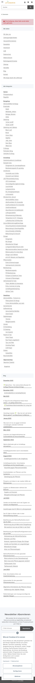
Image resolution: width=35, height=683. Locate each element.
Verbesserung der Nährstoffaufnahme (15, 536)
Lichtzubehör (9, 194)
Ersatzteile (6, 106)
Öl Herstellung (7, 327)
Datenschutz (15, 661)
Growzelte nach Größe (12, 173)
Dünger (5, 236)
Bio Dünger (9, 241)
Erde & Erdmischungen (12, 262)
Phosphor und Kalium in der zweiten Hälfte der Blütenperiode (17, 482)
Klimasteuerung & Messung (13, 215)
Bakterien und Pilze (9, 538)
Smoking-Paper (10, 345)
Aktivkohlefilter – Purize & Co (11, 298)
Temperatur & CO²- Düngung (14, 218)
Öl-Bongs (6, 148)
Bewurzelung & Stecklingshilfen (15, 228)
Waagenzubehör (10, 321)
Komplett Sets (7, 163)
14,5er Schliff (9, 122)
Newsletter (6, 44)
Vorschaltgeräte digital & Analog (15, 184)
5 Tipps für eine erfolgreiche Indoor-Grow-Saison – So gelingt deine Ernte (15, 401)
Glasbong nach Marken (10, 127)
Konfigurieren (17, 671)
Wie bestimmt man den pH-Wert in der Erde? (17, 527)
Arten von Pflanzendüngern (12, 549)
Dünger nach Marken (12, 254)
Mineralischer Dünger (12, 244)
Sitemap (5, 64)
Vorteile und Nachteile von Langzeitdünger (16, 544)
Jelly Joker (9, 140)
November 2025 (8, 390)
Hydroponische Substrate (13, 265)
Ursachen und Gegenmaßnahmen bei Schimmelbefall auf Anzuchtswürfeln (14, 435)
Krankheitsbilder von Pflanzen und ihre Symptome (14, 473)
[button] (24, 2)
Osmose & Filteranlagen (12, 278)
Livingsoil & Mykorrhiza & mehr (15, 246)
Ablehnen (17, 676)
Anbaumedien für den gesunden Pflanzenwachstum (12, 581)
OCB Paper (9, 348)
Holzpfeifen (9, 353)
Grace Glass (9, 135)
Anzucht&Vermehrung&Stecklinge (13, 223)
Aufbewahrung (7, 308)
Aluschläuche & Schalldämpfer (14, 210)
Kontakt (5, 74)
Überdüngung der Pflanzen (12, 476)
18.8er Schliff (9, 124)
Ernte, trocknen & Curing (13, 286)
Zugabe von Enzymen (10, 492)
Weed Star (9, 145)
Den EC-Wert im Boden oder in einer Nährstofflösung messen (13, 514)
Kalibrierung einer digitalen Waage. (14, 589)
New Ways (9, 143)
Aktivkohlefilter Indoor (12, 199)
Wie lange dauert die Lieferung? (12, 77)
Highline (8, 138)
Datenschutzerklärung (10, 620)
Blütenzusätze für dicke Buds (14, 252)
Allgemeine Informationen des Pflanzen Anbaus (17, 587)
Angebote (7, 366)
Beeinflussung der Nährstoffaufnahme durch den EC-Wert (16, 521)
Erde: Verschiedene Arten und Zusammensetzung (12, 575)
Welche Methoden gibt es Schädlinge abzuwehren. (14, 445)
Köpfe (7, 109)
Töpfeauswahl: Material (11, 566)
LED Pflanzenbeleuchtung (11, 178)
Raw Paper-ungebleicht (12, 340)
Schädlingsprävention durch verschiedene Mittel (15, 451)
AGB (4, 51)
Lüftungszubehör (11, 212)
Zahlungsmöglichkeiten (10, 37)
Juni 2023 (6, 569)
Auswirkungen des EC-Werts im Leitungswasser (17, 509)
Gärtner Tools (9, 291)
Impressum (6, 661)
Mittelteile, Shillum (11, 111)
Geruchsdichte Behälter (12, 311)
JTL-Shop (20, 680)
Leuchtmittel (9, 186)
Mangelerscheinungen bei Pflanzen (14, 494)
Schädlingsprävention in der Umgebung (15, 458)
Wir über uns (7, 34)
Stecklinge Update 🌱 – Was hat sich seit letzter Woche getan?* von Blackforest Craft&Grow (17, 414)
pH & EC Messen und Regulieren (15, 257)
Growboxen (6, 170)
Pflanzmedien (7, 260)
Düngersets (9, 239)
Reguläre (6, 97)
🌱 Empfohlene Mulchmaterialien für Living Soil (17, 405)
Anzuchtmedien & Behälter (13, 231)
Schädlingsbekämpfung (13, 288)
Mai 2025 (6, 396)
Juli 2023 (6, 498)
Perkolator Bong (8, 151)
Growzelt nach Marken (12, 176)
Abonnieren (26, 628)
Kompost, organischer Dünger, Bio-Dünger (16, 541)
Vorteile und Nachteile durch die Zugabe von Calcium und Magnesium (16, 503)
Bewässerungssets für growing (15, 168)
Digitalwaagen (7, 316)
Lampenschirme (10, 189)
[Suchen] (30, 7)
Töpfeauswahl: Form (10, 563)
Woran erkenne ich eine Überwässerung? (16, 558)
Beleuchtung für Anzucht (13, 233)
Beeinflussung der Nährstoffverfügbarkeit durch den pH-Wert (17, 532)
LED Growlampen (11, 181)
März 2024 (6, 430)
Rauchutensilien (8, 355)
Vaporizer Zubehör (8, 362)
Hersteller (6, 67)
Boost (7, 132)
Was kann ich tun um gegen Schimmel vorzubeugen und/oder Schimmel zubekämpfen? (14, 424)
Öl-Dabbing (6, 329)
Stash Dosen (9, 313)
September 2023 (8, 440)
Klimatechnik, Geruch (9, 197)
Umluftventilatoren (11, 207)
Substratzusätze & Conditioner (12, 160)
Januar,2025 (7, 418)
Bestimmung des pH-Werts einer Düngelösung (17, 524)
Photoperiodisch (8, 94)
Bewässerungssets (11, 270)
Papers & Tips (7, 334)
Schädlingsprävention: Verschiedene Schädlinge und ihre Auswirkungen (14, 464)
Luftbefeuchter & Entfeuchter (14, 220)
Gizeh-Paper (9, 337)
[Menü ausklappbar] (2, 1)
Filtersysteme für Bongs (12, 300)
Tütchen (8, 319)
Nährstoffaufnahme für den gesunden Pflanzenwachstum (14, 554)
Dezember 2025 (8, 380)
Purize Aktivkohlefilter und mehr (15, 303)
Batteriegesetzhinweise (10, 61)
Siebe (7, 117)
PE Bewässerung (10, 273)
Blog (4, 71)
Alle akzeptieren (17, 666)
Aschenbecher (7, 306)
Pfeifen (5, 350)
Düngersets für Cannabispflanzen (15, 165)
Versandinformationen (9, 41)
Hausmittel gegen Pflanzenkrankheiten (15, 467)
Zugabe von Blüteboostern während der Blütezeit (15, 488)
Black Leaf (9, 130)
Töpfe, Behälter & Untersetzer (14, 283)
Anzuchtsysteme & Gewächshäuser (16, 225)
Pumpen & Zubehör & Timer (14, 275)
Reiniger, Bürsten (10, 114)
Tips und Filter (10, 342)
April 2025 (6, 408)
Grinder (5, 324)
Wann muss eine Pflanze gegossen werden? (17, 561)
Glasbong (6, 119)
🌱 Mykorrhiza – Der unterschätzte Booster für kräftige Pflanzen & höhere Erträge (17, 386)
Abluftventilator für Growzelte (14, 202)
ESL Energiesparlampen (12, 191)
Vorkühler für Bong (8, 153)
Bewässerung (7, 267)
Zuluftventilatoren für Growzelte (15, 205)
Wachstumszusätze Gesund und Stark (17, 249)
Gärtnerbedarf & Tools (9, 281)
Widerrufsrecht (7, 57)
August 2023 (7, 456)
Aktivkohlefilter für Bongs (10, 103)
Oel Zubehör (9, 332)
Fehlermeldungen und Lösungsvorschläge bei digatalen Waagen (16, 595)
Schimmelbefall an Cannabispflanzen (15, 393)
